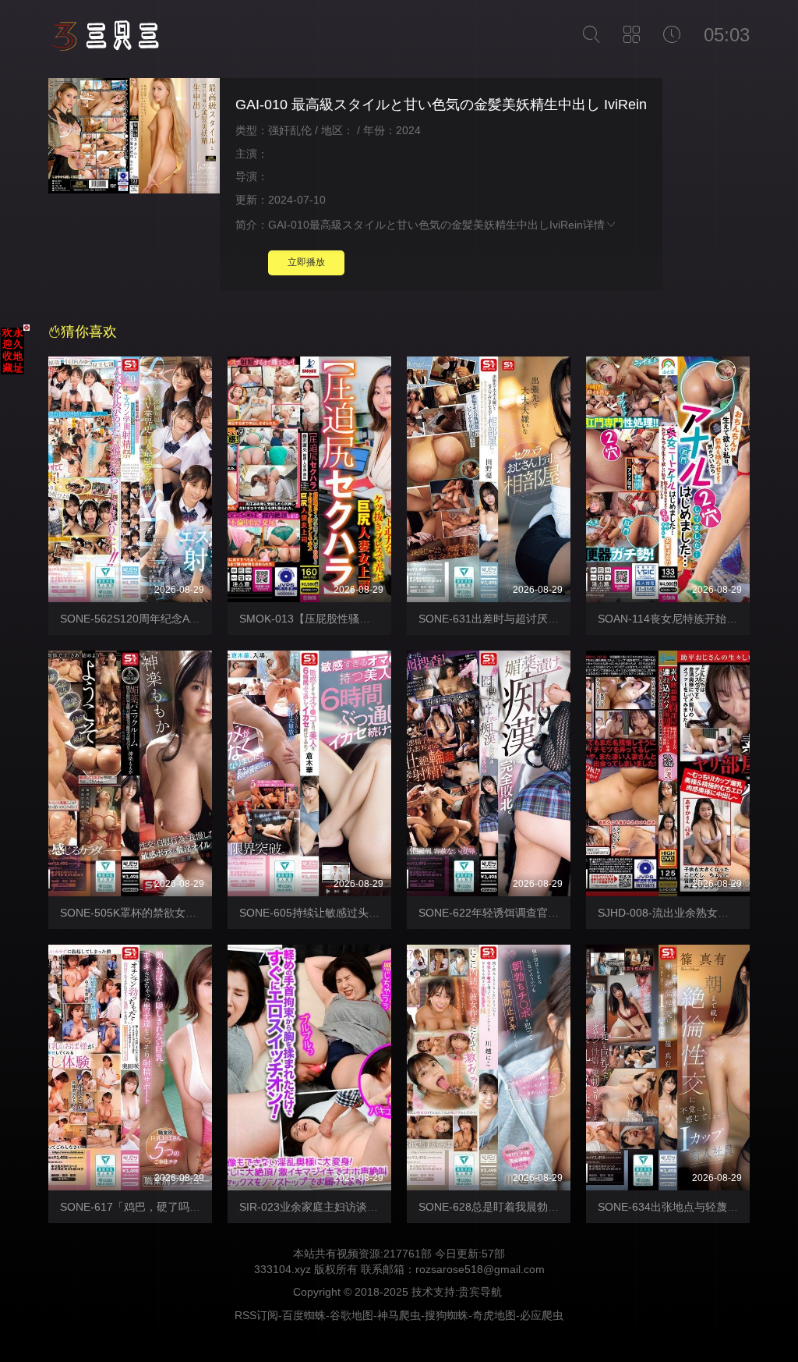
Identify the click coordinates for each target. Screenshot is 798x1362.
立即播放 (306, 262)
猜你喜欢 (89, 331)
